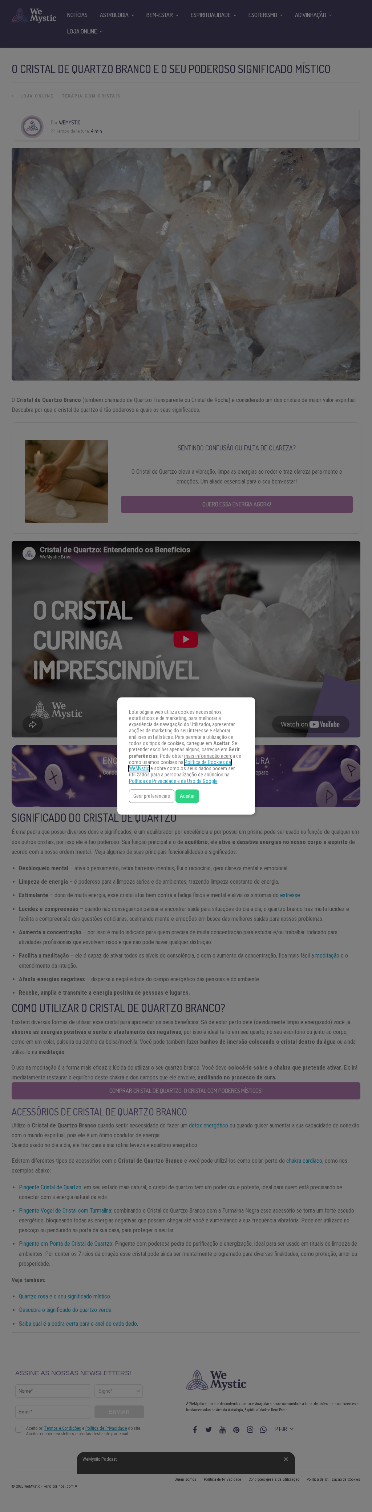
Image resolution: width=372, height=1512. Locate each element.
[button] (151, 796)
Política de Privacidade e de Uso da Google (173, 781)
